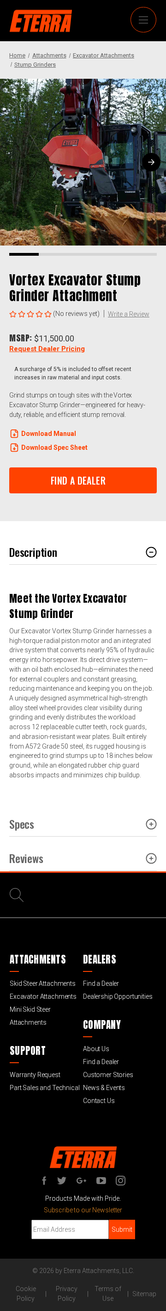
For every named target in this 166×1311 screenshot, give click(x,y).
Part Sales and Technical (45, 1087)
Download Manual (48, 433)
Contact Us (99, 1100)
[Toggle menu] (143, 20)
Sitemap (144, 1294)
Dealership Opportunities (118, 996)
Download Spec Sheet (54, 447)
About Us (96, 1049)
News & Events (104, 1087)
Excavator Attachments (43, 996)
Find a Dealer (101, 983)
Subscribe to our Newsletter (83, 1210)
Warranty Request (35, 1074)
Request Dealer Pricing (47, 349)
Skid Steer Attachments (43, 983)
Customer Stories (108, 1074)
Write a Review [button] (128, 314)
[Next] (151, 162)
